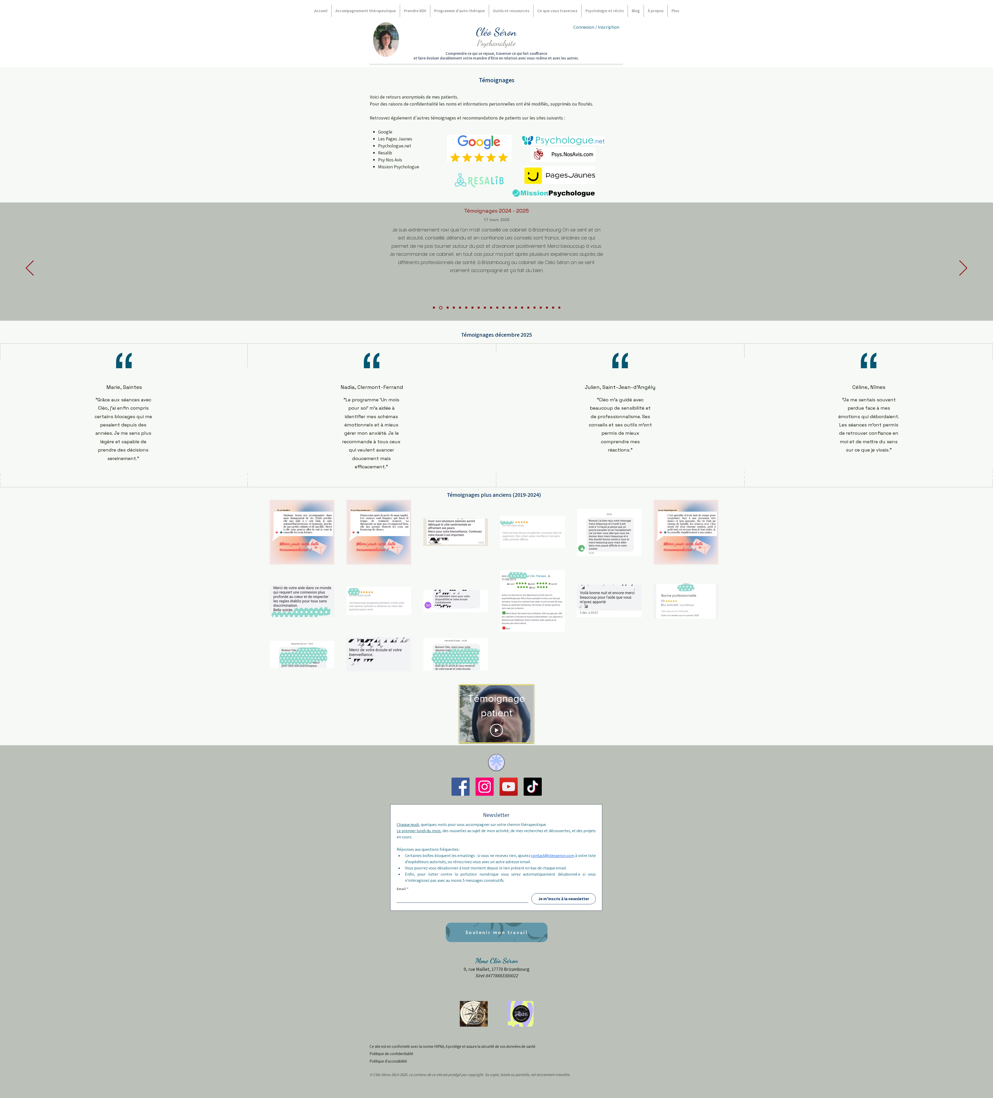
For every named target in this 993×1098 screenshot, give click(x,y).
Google (385, 132)
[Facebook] (461, 787)
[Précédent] (30, 268)
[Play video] (496, 730)
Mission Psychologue (398, 167)
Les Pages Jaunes (395, 139)
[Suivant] (963, 268)
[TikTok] (533, 787)
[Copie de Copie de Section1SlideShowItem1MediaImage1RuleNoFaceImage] (491, 308)
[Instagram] (485, 787)
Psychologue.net (394, 146)
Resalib (385, 153)
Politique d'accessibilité (388, 1061)
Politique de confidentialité (392, 1053)
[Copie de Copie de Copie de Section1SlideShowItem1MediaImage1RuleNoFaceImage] (497, 308)
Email (402, 889)
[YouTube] (509, 787)
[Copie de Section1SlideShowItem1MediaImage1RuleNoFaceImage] (440, 308)
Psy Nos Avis (390, 160)
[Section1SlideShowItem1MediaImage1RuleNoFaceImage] (434, 308)
